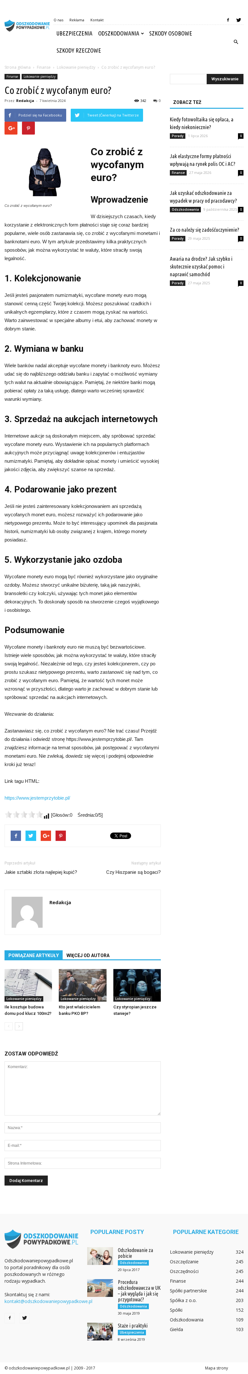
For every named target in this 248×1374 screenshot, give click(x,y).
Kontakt (97, 19)
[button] (235, 42)
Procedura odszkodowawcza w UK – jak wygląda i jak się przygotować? (139, 1290)
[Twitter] (238, 20)
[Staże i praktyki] (100, 1331)
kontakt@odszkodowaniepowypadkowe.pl (48, 1301)
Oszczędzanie (184, 1261)
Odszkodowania (118, 33)
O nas (58, 19)
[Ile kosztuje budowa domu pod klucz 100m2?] (28, 985)
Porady (177, 136)
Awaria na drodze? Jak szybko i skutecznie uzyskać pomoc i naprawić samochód (201, 266)
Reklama (76, 19)
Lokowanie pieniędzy (40, 76)
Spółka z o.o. (183, 1300)
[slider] (24, 814)
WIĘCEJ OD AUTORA (88, 955)
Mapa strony (216, 1368)
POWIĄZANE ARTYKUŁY (33, 955)
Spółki (176, 1310)
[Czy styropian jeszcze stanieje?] (137, 985)
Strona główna (18, 67)
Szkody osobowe (170, 33)
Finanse (12, 76)
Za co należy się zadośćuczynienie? (204, 230)
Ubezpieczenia (74, 33)
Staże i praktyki (133, 1326)
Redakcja (25, 100)
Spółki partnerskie (188, 1291)
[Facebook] (228, 20)
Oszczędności (184, 1271)
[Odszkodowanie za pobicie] (100, 1256)
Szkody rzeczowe (79, 50)
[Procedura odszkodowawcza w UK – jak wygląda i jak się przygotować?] (100, 1288)
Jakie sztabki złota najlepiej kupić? (41, 872)
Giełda (176, 1329)
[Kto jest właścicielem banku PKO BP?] (82, 985)
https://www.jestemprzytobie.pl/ (37, 798)
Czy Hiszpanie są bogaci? (133, 872)
